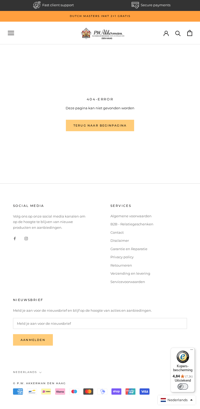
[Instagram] (26, 238)
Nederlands (25, 372)
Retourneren (121, 265)
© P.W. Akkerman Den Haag (39, 383)
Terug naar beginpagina (100, 125)
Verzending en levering (130, 273)
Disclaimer (119, 240)
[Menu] (192, 351)
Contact (117, 232)
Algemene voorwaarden (131, 216)
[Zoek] (178, 33)
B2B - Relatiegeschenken (131, 224)
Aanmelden (33, 340)
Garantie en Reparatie (128, 249)
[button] (177, 400)
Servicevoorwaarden (127, 282)
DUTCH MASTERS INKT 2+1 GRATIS (100, 16)
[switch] (183, 386)
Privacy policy (122, 257)
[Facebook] (14, 238)
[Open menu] (11, 33)
